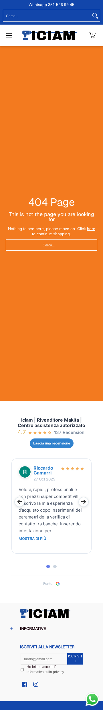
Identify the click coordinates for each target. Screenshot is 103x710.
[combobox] (47, 15)
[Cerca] (95, 15)
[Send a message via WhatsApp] (92, 699)
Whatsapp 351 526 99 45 (51, 4)
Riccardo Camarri (43, 471)
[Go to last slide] (19, 502)
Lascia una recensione (51, 443)
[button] (92, 35)
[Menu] (9, 35)
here (91, 228)
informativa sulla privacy (45, 672)
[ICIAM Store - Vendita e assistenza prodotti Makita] (49, 35)
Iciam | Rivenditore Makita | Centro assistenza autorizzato (51, 422)
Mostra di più (32, 539)
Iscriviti (75, 658)
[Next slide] (83, 502)
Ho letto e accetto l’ (45, 669)
